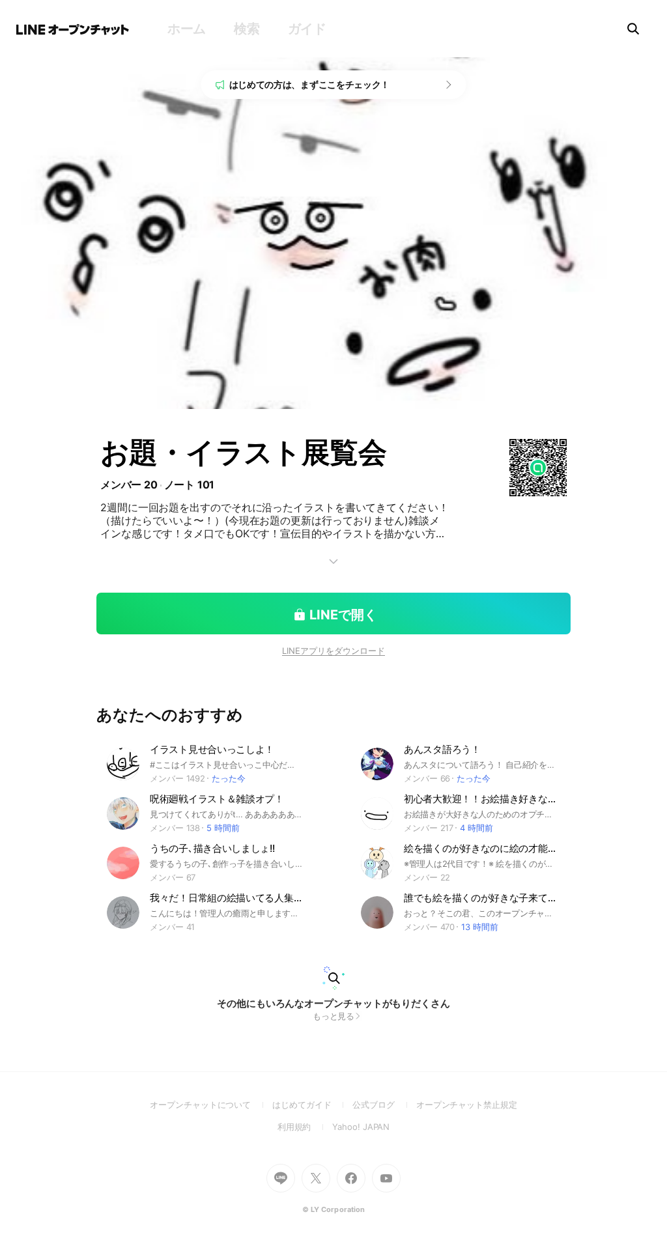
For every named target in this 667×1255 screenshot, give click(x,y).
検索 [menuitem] (246, 28)
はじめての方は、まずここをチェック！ (309, 84)
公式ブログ (384, 1104)
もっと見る (334, 1016)
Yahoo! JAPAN (361, 1126)
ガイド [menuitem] (307, 28)
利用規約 (305, 1126)
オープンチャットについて (211, 1104)
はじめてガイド (312, 1104)
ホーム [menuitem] (186, 28)
